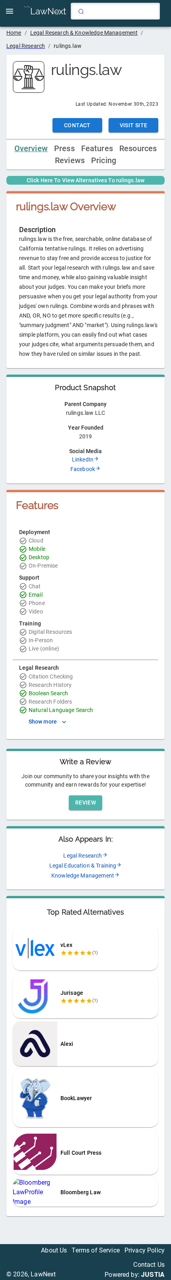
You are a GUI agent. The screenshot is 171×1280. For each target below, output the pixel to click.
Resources (138, 148)
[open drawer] (9, 11)
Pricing (103, 160)
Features (97, 148)
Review (85, 802)
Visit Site (134, 125)
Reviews (70, 160)
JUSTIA (153, 1274)
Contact (77, 125)
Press (64, 148)
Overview (31, 148)
